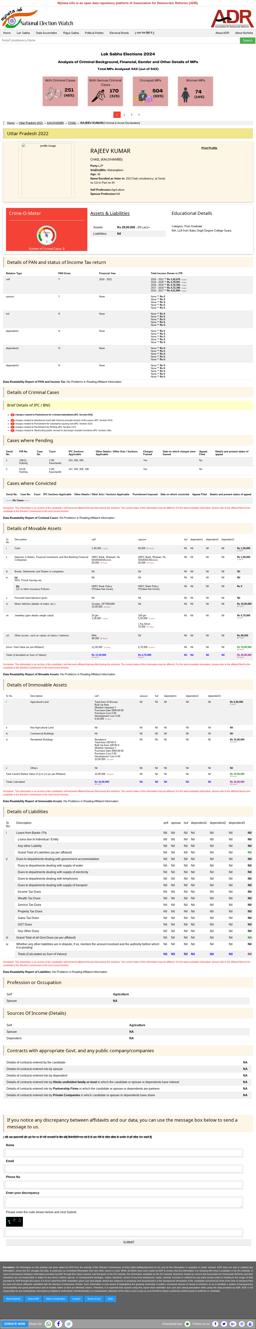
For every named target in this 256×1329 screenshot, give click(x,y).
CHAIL (72, 122)
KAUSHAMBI (55, 122)
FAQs (110, 1299)
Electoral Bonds (119, 32)
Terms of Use (94, 1299)
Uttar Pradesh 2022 (31, 122)
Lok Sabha (23, 32)
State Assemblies (46, 32)
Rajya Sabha (71, 32)
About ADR (222, 32)
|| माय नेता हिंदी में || (144, 32)
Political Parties (94, 32)
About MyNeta (244, 32)
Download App (172, 1323)
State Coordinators (55, 1299)
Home (7, 32)
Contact (76, 1299)
